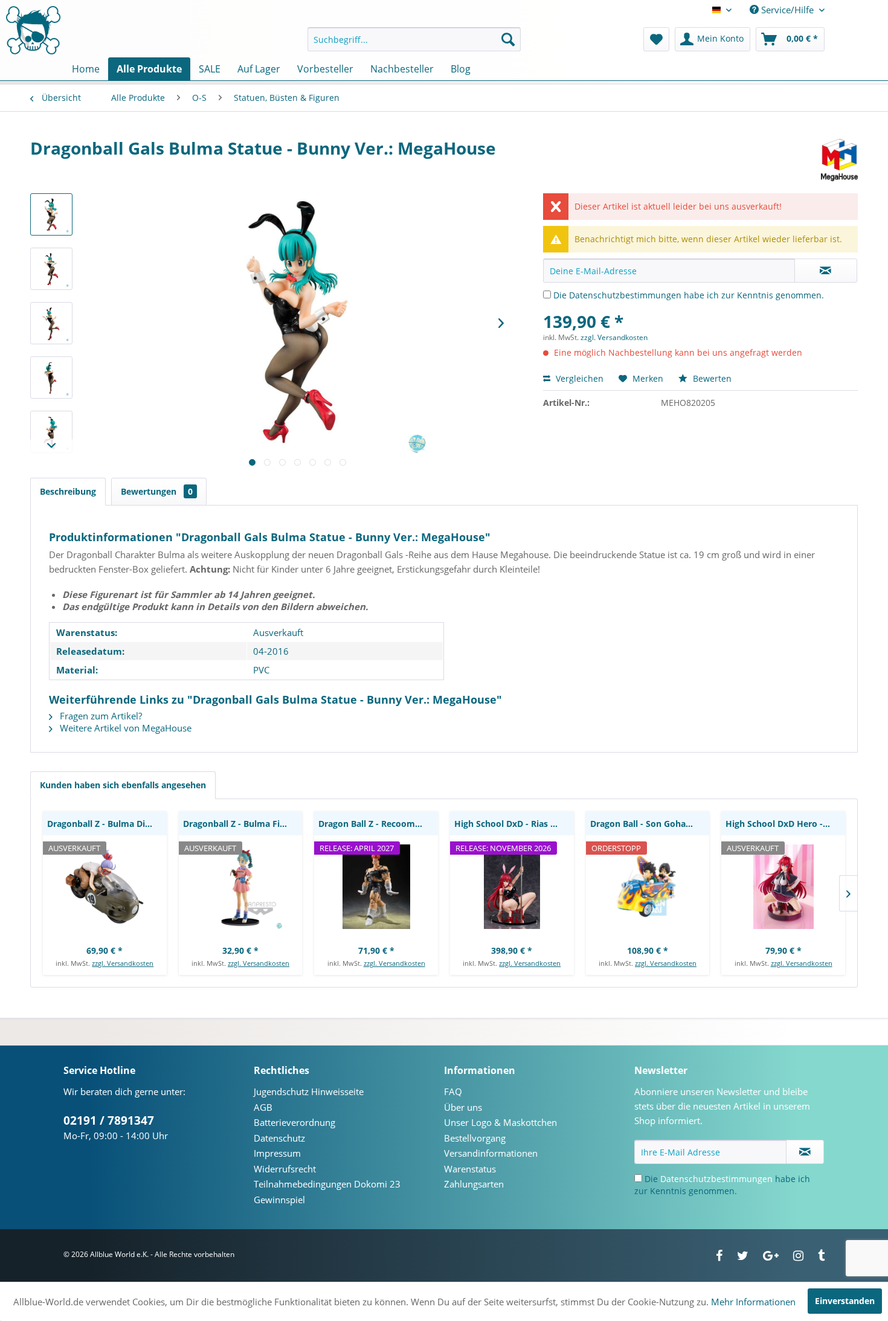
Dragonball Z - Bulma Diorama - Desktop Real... (107, 823)
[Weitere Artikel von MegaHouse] (839, 160)
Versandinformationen (491, 1153)
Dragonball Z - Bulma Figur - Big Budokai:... (243, 823)
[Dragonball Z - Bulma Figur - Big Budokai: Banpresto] (241, 886)
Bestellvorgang (475, 1138)
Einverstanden (845, 1301)
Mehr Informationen (753, 1302)
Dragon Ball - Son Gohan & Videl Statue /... (650, 823)
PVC (261, 670)
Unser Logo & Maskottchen (500, 1122)
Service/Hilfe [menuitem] (787, 10)
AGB (263, 1107)
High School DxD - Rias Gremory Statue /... (514, 823)
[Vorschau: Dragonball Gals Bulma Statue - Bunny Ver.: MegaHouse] (51, 214)
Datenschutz (279, 1138)
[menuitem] (414, 39)
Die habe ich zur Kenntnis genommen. (688, 295)
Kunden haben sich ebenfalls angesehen (123, 785)
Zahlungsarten (474, 1184)
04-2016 (271, 651)
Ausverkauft (278, 632)
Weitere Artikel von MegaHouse (124, 728)
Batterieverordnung (294, 1122)
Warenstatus (470, 1169)
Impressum (277, 1153)
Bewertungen (157, 491)
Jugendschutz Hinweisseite (309, 1091)
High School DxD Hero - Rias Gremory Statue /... (785, 823)
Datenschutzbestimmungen (625, 295)
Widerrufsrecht (285, 1169)
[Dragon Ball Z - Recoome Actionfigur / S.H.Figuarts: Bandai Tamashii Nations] (376, 886)
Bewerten (711, 378)
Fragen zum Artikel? (99, 716)
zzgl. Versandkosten (614, 337)
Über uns (463, 1107)
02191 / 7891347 (108, 1120)
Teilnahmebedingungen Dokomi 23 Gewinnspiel (327, 1192)
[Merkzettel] (656, 39)
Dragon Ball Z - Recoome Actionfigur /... (378, 823)
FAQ (453, 1091)
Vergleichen (578, 378)
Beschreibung (68, 491)
